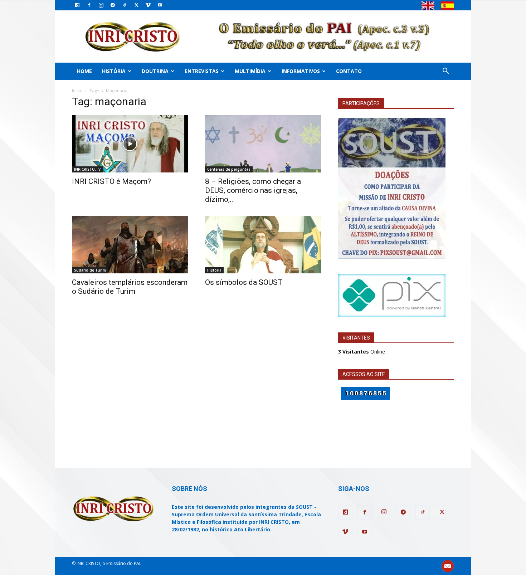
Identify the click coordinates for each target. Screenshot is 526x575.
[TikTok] (124, 5)
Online (361, 351)
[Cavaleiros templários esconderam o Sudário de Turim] (130, 244)
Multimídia (250, 71)
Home (84, 71)
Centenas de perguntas (228, 169)
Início (77, 91)
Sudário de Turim (90, 270)
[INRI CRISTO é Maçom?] (130, 143)
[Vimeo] (148, 5)
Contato (349, 71)
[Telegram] (112, 5)
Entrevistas (202, 71)
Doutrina (155, 71)
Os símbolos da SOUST (244, 282)
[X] (136, 5)
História (114, 71)
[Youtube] (160, 5)
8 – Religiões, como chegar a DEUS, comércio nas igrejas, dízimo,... (253, 190)
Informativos (301, 71)
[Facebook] (89, 5)
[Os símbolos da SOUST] (263, 244)
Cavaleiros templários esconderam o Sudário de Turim (129, 287)
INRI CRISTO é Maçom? (111, 181)
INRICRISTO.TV (87, 169)
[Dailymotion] (77, 5)
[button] (445, 71)
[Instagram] (101, 5)
